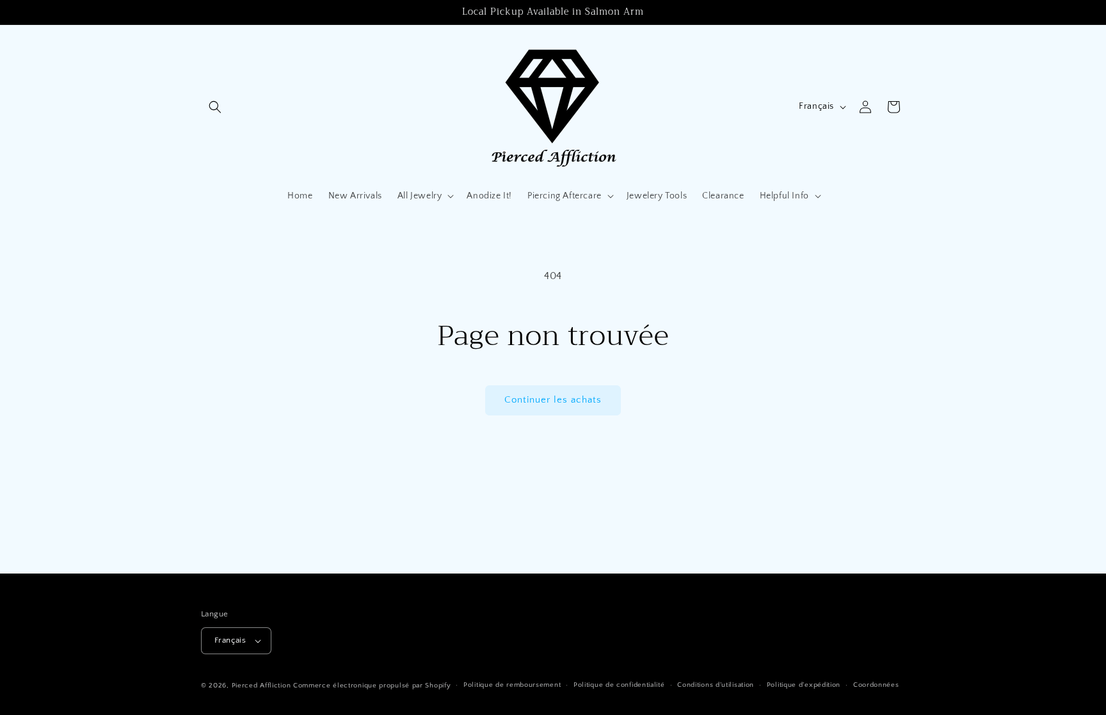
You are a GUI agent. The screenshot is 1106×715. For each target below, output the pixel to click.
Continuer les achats (553, 399)
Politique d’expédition (803, 685)
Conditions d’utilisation (715, 685)
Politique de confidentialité (619, 685)
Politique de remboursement (512, 685)
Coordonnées (876, 685)
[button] (215, 107)
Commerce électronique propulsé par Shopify (372, 685)
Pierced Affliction (261, 685)
